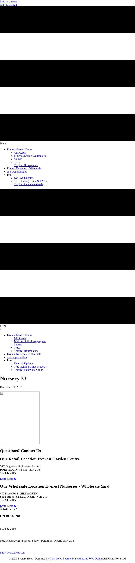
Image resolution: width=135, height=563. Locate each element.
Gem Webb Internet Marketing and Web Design (76, 558)
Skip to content (8, 1)
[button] (8, 478)
